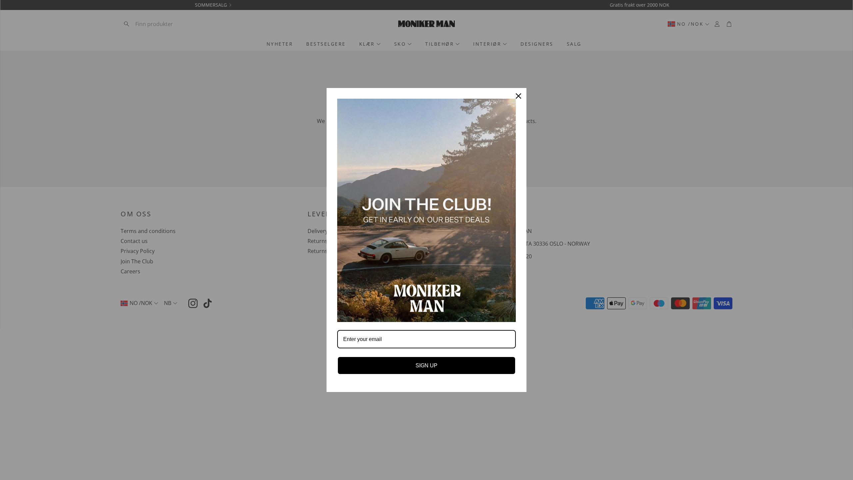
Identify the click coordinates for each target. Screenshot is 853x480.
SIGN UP (426, 365)
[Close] (518, 96)
